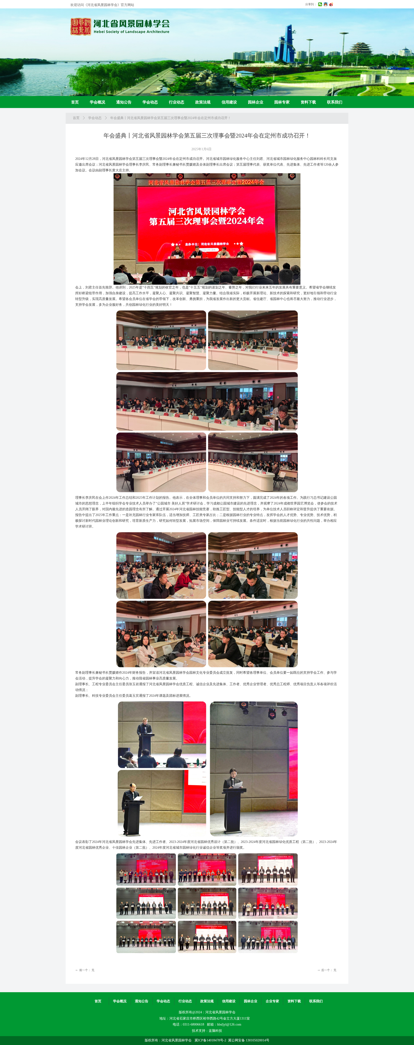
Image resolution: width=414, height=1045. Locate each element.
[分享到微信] (320, 4)
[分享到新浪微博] (331, 4)
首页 (76, 118)
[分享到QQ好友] (326, 4)
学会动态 (95, 118)
